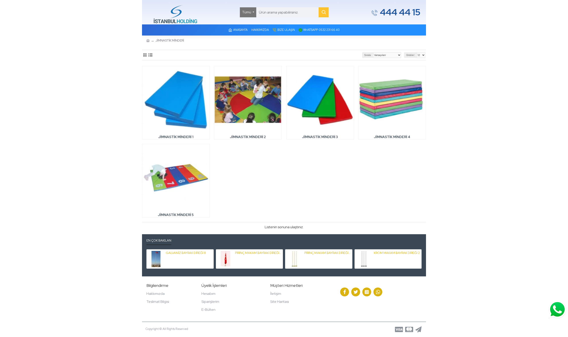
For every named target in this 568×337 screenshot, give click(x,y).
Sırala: (367, 55)
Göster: (410, 55)
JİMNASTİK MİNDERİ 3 (320, 137)
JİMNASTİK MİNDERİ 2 (248, 137)
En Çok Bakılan (158, 240)
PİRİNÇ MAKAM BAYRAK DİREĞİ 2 (327, 253)
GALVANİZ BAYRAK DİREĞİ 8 (186, 253)
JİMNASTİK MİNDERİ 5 (176, 215)
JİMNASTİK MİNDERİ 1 (175, 137)
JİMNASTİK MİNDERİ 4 (392, 137)
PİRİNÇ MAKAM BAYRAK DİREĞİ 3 (258, 253)
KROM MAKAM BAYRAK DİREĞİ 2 (397, 253)
